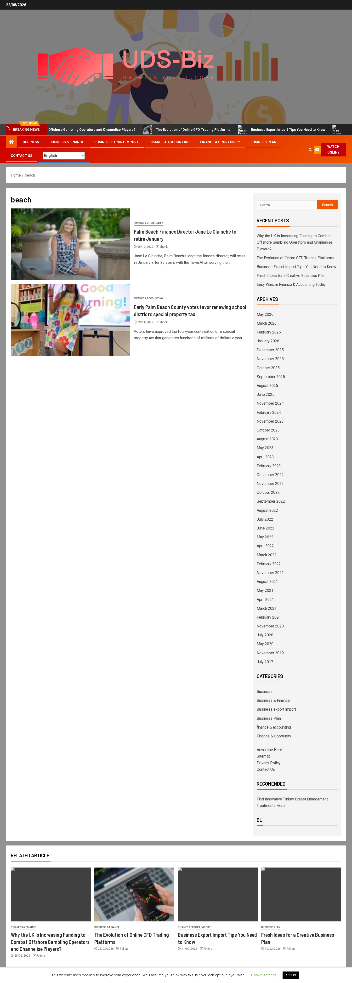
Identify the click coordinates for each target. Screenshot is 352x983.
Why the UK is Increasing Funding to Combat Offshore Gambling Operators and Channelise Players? (294, 242)
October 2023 (268, 430)
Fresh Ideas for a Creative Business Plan (291, 275)
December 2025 (270, 350)
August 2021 (267, 581)
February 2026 (269, 332)
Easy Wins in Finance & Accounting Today (291, 284)
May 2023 (265, 448)
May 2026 (265, 314)
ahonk (163, 246)
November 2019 (270, 653)
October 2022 (268, 492)
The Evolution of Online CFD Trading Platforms (172, 130)
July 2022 (265, 519)
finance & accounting (169, 142)
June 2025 (265, 394)
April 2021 (265, 599)
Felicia (40, 955)
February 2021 (269, 617)
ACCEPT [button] (290, 975)
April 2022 (265, 546)
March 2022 (267, 555)
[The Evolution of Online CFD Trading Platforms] (134, 894)
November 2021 (270, 572)
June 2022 (265, 528)
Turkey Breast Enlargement (305, 799)
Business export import (116, 142)
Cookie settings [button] (264, 975)
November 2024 (270, 403)
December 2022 (270, 474)
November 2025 (270, 358)
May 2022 (265, 537)
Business (31, 142)
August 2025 (267, 385)
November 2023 (270, 421)
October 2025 (268, 368)
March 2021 (267, 608)
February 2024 (269, 412)
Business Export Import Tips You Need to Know (267, 130)
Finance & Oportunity (220, 142)
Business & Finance (67, 142)
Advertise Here (269, 749)
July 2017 (265, 662)
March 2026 (267, 323)
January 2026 (268, 341)
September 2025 (271, 376)
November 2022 (270, 483)
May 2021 (265, 590)
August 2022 (267, 510)
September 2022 (271, 501)
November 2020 (270, 626)
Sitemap (264, 756)
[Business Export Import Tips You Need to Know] (218, 894)
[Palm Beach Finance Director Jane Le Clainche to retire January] (70, 244)
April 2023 (265, 457)
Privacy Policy (269, 763)
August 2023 (267, 439)
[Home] (11, 142)
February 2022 (269, 564)
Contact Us (21, 156)
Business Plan (263, 142)
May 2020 (265, 644)
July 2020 (265, 635)
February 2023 (269, 466)
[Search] (310, 149)
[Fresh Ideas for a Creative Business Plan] (301, 894)
